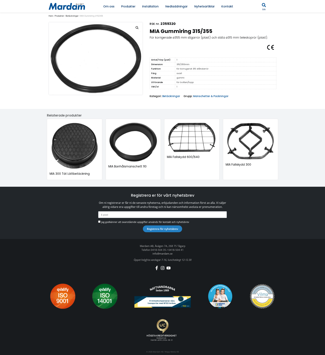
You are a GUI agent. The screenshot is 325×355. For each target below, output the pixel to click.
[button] (264, 5)
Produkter (128, 6)
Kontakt (227, 6)
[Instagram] (162, 268)
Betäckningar (72, 16)
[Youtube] (168, 268)
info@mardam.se (162, 253)
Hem (51, 16)
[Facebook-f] (157, 268)
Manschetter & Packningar (211, 96)
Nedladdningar (176, 6)
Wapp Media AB (172, 351)
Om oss (108, 6)
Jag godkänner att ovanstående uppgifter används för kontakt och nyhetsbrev (145, 222)
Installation (150, 6)
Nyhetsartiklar (204, 6)
